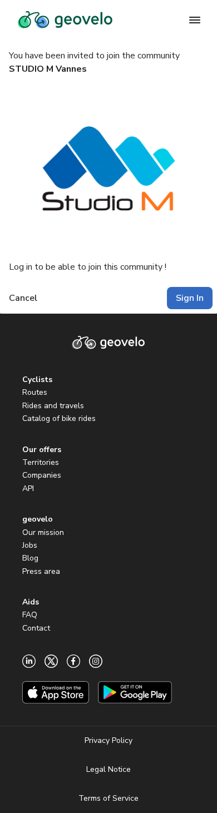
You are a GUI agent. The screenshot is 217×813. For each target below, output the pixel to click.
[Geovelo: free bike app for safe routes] (65, 20)
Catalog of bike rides (59, 418)
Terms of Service (108, 798)
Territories (40, 462)
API (28, 488)
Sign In (190, 298)
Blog (30, 558)
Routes (34, 392)
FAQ (29, 615)
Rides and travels (53, 405)
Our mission (43, 532)
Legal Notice (108, 769)
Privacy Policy (108, 740)
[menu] (195, 20)
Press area (41, 571)
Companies (41, 475)
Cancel (23, 298)
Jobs (29, 545)
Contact (36, 628)
